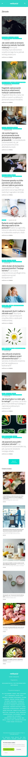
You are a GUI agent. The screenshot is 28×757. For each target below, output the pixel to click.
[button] (2, 3)
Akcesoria (23, 693)
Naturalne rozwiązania (11, 703)
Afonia (3, 393)
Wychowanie (8, 693)
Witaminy (7, 701)
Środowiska (17, 697)
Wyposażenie (16, 714)
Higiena (19, 718)
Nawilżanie (14, 701)
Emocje (4, 719)
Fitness (8, 721)
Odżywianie (23, 712)
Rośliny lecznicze (6, 82)
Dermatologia (17, 710)
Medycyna (8, 393)
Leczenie (4, 127)
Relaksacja (11, 37)
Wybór (17, 695)
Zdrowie (16, 37)
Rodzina (17, 699)
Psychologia (4, 37)
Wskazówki (21, 703)
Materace (5, 697)
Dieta (3, 436)
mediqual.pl (14, 3)
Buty (6, 695)
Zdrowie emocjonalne (7, 38)
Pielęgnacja (20, 701)
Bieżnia (24, 706)
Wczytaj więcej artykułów (14, 461)
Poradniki (13, 704)
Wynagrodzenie (14, 708)
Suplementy (18, 716)
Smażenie (8, 348)
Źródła (22, 699)
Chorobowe (12, 712)
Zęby (23, 718)
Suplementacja (8, 436)
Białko (13, 721)
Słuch (3, 305)
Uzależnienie (10, 127)
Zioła (17, 712)
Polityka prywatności (19, 683)
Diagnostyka (10, 716)
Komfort (4, 260)
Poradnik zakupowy (15, 706)
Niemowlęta (11, 695)
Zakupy (24, 710)
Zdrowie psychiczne (17, 38)
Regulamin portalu (7, 683)
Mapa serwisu (14, 685)
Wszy (18, 693)
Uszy (7, 305)
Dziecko (23, 714)
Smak (3, 348)
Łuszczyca (7, 704)
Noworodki (6, 706)
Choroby (6, 699)
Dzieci (21, 695)
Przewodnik (6, 708)
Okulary (9, 260)
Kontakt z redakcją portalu (14, 676)
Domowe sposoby (8, 714)
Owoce (9, 719)
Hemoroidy (23, 708)
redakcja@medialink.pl (14, 734)
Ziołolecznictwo (15, 83)
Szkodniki (11, 697)
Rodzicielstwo (20, 704)
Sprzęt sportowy (8, 710)
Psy (3, 693)
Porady (14, 693)
